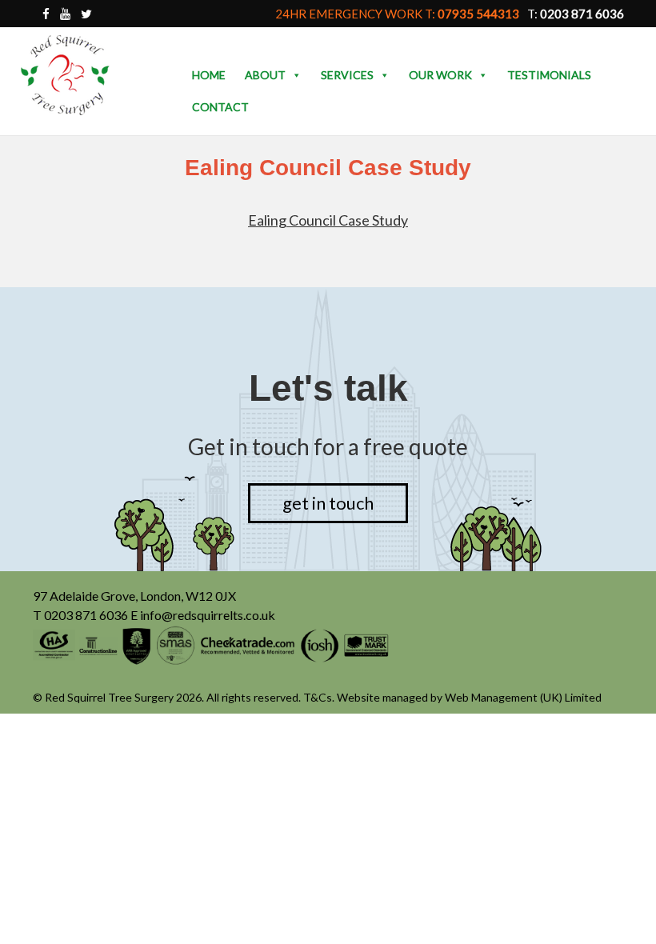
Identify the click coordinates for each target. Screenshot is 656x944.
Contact (220, 107)
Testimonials (549, 75)
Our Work (440, 75)
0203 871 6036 (86, 614)
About (265, 75)
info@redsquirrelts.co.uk (207, 614)
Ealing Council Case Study (328, 220)
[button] (296, 75)
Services (347, 75)
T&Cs (317, 697)
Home (209, 75)
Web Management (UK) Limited (523, 697)
